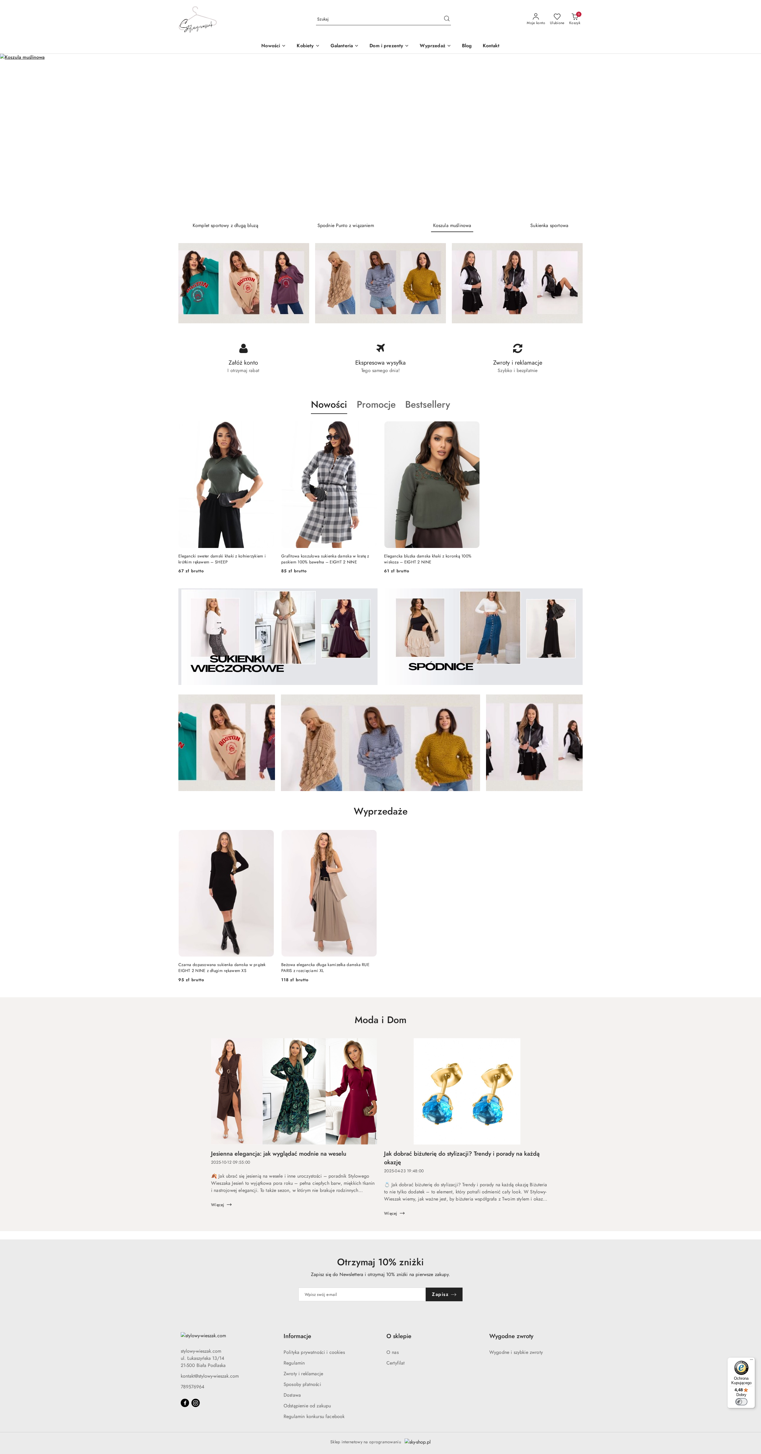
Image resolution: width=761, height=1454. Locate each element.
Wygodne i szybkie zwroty (516, 1352)
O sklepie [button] (398, 1336)
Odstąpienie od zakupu (307, 1405)
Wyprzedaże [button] (381, 811)
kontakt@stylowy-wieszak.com (210, 1376)
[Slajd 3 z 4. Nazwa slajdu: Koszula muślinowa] (380, 135)
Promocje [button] (376, 404)
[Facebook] (185, 1403)
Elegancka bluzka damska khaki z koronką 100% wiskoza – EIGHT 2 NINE (427, 559)
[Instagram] (195, 1403)
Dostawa (292, 1395)
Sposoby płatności (302, 1384)
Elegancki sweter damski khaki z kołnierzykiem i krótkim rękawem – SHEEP (222, 559)
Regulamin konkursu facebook (314, 1416)
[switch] (741, 1401)
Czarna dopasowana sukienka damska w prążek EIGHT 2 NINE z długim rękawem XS (222, 967)
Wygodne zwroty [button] (511, 1336)
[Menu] (751, 1361)
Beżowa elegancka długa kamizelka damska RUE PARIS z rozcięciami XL (325, 967)
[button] (308, 46)
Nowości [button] (329, 404)
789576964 (192, 1386)
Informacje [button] (297, 1336)
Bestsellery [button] (427, 404)
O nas (392, 1352)
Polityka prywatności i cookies (314, 1352)
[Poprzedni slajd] (13, 135)
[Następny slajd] (748, 135)
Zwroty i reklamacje (303, 1373)
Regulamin (294, 1363)
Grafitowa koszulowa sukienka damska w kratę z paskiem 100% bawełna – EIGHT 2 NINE (325, 559)
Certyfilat (395, 1363)
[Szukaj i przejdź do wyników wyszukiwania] (447, 19)
